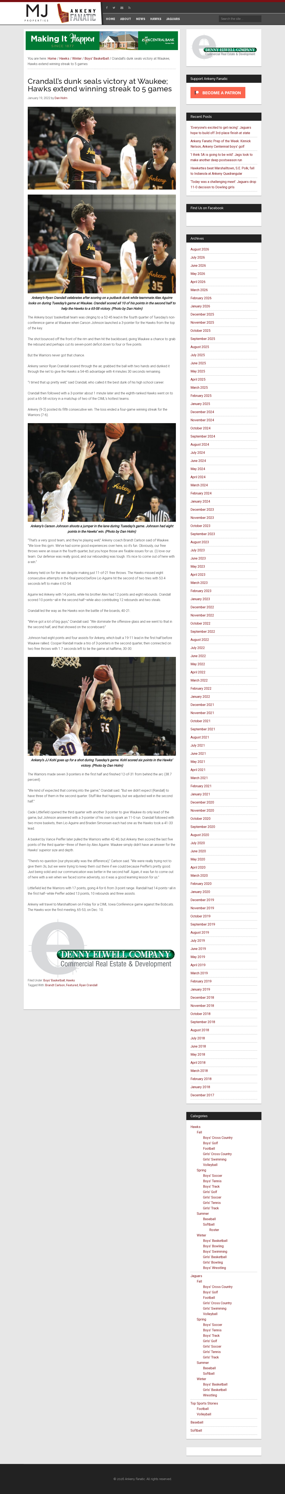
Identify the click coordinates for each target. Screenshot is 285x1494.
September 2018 (202, 1022)
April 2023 (198, 575)
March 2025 (199, 388)
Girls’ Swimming (214, 1159)
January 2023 (200, 599)
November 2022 (202, 615)
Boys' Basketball (54, 980)
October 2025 (200, 331)
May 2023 (197, 566)
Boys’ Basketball (215, 1241)
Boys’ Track (211, 1186)
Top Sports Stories (204, 1403)
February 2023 (201, 591)
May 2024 (197, 469)
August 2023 (199, 542)
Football (209, 1149)
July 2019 (197, 941)
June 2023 (198, 558)
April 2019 (198, 965)
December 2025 (202, 314)
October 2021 (200, 721)
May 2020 (197, 859)
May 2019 (197, 957)
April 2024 (198, 477)
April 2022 (198, 672)
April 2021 (198, 770)
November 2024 (202, 420)
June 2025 (198, 363)
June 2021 (198, 754)
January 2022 (200, 697)
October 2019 (200, 916)
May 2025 (197, 371)
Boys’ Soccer (212, 1176)
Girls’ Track (211, 1208)
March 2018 (199, 1071)
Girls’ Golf (210, 1192)
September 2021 (202, 729)
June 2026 (198, 266)
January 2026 (200, 306)
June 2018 (198, 1046)
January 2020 (200, 892)
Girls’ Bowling (213, 1262)
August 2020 (199, 835)
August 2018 (199, 1030)
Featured (72, 985)
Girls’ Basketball (215, 1257)
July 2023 (197, 550)
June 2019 (198, 949)
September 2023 (202, 534)
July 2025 (197, 355)
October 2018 (200, 1014)
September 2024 (202, 436)
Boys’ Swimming (215, 1252)
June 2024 (198, 461)
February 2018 (201, 1079)
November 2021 (202, 713)
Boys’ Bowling (213, 1246)
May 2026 (197, 274)
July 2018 (197, 1038)
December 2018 (202, 998)
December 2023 (202, 510)
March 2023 (199, 583)
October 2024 (200, 428)
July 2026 (197, 257)
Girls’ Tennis (212, 1203)
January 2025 (200, 404)
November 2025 (202, 322)
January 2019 (200, 989)
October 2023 (200, 526)
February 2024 (201, 493)
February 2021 (201, 786)
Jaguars (196, 1276)
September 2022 (202, 632)
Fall (199, 1132)
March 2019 (199, 973)
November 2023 (202, 518)
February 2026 (201, 298)
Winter (201, 1235)
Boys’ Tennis (212, 1181)
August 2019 (199, 932)
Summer (203, 1214)
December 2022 (202, 607)
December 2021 (202, 705)
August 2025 (199, 347)
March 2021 (199, 778)
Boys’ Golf (210, 1143)
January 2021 (200, 794)
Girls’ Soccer (212, 1197)
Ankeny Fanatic (78, 13)
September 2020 (202, 827)
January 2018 (200, 1087)
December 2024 (202, 412)
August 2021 (199, 737)
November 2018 (202, 1006)
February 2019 (201, 981)
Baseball (209, 1219)
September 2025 (202, 339)
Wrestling (210, 1395)
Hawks (70, 980)
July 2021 (197, 745)
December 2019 (202, 900)
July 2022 (197, 648)
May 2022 (197, 664)
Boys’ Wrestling (214, 1268)
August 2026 (199, 249)
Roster (214, 1230)
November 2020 (202, 810)
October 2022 (200, 623)
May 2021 (197, 762)
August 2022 (199, 640)
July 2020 (197, 843)
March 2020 (199, 876)
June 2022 (198, 656)
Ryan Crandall (88, 985)
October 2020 (200, 819)
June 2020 (198, 851)
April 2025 (198, 379)
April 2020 (198, 867)
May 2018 (197, 1054)
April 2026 (198, 282)
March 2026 (199, 290)
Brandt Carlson (55, 985)
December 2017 (202, 1095)
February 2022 (201, 688)
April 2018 (198, 1063)
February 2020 (201, 884)
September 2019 (202, 924)
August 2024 (199, 444)
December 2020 (202, 802)
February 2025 (201, 396)
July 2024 (197, 453)
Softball (208, 1224)
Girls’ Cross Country (217, 1154)
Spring (201, 1170)
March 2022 (199, 680)
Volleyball (210, 1165)
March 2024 (199, 485)
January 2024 (200, 501)
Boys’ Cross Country (218, 1138)
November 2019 (202, 908)
